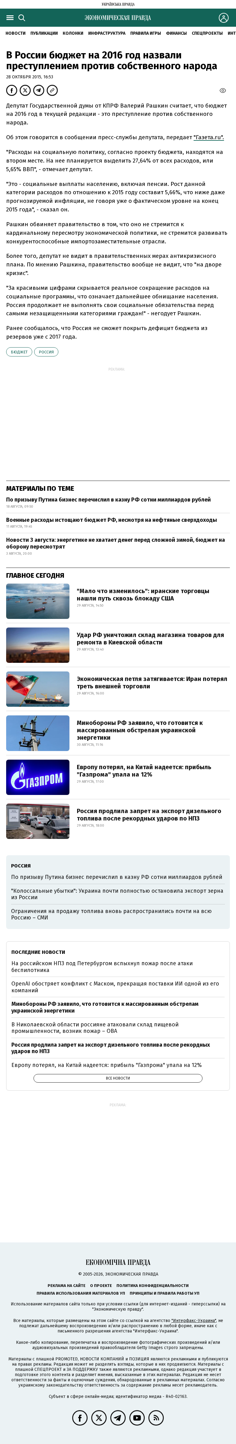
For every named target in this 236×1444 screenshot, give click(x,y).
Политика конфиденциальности (152, 1285)
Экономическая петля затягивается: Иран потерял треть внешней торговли (152, 682)
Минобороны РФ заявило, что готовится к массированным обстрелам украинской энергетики (140, 730)
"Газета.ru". (209, 137)
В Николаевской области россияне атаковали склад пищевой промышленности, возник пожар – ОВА (95, 1028)
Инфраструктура (106, 33)
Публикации (44, 33)
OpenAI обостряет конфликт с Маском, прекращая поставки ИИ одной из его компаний (115, 987)
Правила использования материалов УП (81, 1293)
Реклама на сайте (66, 1285)
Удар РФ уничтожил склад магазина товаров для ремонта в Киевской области (150, 638)
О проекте (101, 1285)
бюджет (19, 352)
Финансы (176, 33)
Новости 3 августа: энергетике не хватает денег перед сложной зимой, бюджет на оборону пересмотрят (115, 543)
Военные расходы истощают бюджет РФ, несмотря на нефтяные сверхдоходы (111, 520)
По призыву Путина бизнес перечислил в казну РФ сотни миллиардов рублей (108, 499)
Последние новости (38, 952)
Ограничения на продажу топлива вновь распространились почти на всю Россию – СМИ (111, 914)
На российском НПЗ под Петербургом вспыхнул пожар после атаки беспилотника (102, 967)
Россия (46, 352)
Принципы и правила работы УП (164, 1293)
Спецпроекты (207, 33)
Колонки (73, 33)
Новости (16, 33)
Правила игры (145, 33)
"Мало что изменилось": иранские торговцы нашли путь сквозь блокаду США (143, 594)
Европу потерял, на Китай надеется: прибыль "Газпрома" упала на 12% (144, 770)
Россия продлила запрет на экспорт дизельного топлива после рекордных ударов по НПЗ (149, 814)
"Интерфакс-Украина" (193, 1320)
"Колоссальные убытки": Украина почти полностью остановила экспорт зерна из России (117, 894)
